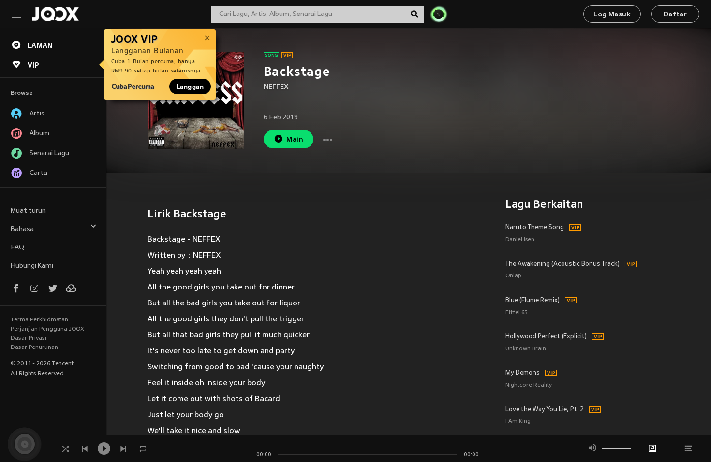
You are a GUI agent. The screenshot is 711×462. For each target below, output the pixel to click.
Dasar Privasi (28, 338)
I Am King (518, 422)
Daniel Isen (519, 240)
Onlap (513, 276)
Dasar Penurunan (34, 347)
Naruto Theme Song (534, 227)
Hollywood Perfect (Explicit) (546, 336)
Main (294, 140)
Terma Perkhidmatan (39, 320)
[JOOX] (55, 14)
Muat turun (28, 211)
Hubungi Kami (32, 266)
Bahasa (22, 229)
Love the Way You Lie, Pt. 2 (544, 409)
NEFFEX (276, 87)
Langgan (190, 86)
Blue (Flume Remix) (532, 300)
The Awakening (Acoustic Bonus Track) (562, 264)
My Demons (522, 373)
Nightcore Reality (528, 385)
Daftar (675, 14)
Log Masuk (612, 14)
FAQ (17, 247)
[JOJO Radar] (438, 14)
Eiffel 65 (516, 313)
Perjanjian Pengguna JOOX (47, 329)
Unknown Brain (525, 349)
